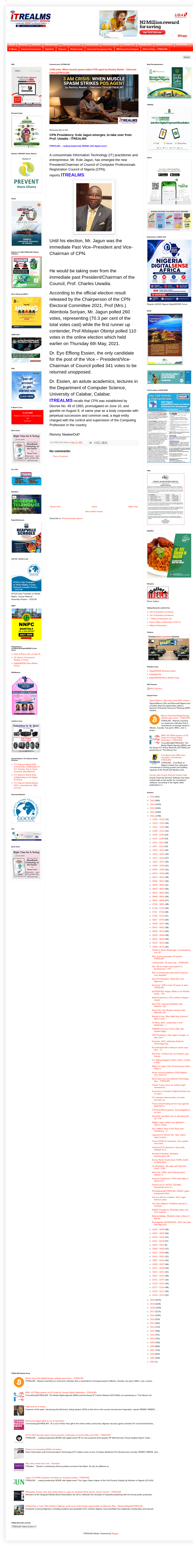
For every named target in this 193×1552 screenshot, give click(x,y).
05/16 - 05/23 (158, 943)
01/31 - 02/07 (158, 1280)
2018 (152, 1308)
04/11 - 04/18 (158, 1241)
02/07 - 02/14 (158, 1276)
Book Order (181, 44)
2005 (152, 1358)
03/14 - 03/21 (158, 1256)
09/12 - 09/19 (158, 877)
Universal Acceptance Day (99, 49)
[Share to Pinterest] (106, 442)
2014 (152, 1323)
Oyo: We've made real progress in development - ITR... (167, 967)
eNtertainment (51, 44)
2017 (152, 1311)
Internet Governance (31, 49)
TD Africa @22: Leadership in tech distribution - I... (167, 1023)
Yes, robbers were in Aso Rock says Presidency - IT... (168, 1129)
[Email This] (95, 442)
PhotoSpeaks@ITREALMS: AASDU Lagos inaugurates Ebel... (170, 1192)
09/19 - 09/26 (158, 873)
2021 (152, 816)
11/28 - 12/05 (158, 835)
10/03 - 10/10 (158, 865)
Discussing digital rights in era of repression (44, 1421)
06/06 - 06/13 (158, 931)
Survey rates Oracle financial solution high (168, 775)
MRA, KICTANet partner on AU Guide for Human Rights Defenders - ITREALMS (174, 737)
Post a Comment (60, 456)
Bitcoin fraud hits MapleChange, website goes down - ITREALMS (175, 716)
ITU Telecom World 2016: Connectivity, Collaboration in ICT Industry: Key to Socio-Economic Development (27, 768)
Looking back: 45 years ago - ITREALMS (170, 962)
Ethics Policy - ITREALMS (155, 49)
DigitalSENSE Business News (162, 671)
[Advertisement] (93, 481)
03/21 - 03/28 (158, 1253)
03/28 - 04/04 (158, 1249)
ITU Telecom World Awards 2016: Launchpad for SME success (26, 785)
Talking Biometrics (71, 44)
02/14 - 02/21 (158, 1272)
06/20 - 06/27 (158, 923)
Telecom (62, 49)
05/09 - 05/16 (158, 947)
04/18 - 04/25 (158, 1237)
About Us (23, 44)
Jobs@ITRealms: (164, 44)
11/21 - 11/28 (158, 838)
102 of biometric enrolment (161, 612)
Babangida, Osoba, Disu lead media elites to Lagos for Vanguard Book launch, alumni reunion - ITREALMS (73, 1492)
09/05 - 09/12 (158, 881)
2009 (152, 1342)
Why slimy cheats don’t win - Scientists (42, 1463)
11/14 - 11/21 (158, 842)
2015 (152, 1319)
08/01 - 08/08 (158, 900)
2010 (152, 1338)
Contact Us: (129, 44)
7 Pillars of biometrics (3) (160, 619)
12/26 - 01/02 (158, 819)
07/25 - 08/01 (158, 904)
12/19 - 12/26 (158, 823)
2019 (152, 1304)
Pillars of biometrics (158, 625)
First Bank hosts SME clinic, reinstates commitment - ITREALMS (173, 757)
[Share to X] (100, 442)
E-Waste (13, 49)
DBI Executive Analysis (127, 49)
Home (12, 44)
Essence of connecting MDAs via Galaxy (43, 1449)
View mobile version (94, 511)
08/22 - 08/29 (158, 889)
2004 (152, 1362)
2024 (152, 804)
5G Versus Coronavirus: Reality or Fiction (24, 658)
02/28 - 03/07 (158, 1264)
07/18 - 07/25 (158, 908)
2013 (152, 1327)
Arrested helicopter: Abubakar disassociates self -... (165, 1154)
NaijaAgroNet (145, 44)
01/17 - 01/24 (158, 1287)
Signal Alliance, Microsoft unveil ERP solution (169, 700)
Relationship (77, 49)
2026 (152, 797)
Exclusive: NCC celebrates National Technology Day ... (167, 1042)
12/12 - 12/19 (158, 827)
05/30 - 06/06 (158, 935)
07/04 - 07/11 (158, 916)
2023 (152, 808)
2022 (152, 812)
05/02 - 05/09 (158, 1229)
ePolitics (36, 44)
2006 (152, 1354)
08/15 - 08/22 (158, 893)
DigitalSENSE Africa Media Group (164, 678)
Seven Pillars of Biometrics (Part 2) (165, 622)
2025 (152, 800)
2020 (152, 1300)
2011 (152, 1335)
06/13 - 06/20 (158, 927)
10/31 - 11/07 (158, 850)
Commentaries (91, 44)
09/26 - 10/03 (158, 869)
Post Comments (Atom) (72, 518)
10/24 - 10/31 (158, 854)
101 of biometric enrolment (161, 615)
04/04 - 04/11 (158, 1245)
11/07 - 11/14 (158, 846)
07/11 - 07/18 (158, 912)
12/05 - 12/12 (158, 831)
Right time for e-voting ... (36, 1406)
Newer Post (55, 506)
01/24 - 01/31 (158, 1283)
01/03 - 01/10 (158, 1295)
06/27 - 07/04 (158, 920)
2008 (152, 1346)
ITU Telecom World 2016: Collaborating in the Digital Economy (25, 777)
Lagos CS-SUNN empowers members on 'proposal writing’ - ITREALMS (57, 1477)
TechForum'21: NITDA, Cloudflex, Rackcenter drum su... (167, 1186)
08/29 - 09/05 (158, 885)
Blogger (114, 1533)
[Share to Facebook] (103, 442)
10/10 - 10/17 (158, 862)
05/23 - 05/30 (158, 939)
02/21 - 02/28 (158, 1268)
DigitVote (49, 49)
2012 (152, 1331)
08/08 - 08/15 (158, 896)
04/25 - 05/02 (158, 1233)
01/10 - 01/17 (158, 1291)
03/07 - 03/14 (158, 1260)
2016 (152, 1315)
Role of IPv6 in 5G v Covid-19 (27, 654)
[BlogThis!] (98, 442)
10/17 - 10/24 (158, 858)
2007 (152, 1350)
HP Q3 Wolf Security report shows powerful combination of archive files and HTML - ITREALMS (67, 1435)
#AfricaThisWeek (111, 44)
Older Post (133, 506)
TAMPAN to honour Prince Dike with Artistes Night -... (168, 1030)
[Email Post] (90, 443)
